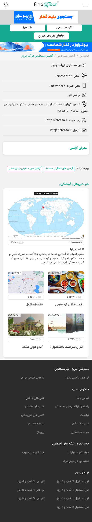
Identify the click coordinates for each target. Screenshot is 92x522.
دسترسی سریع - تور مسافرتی (71, 369)
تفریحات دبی (64, 27)
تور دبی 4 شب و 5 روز (31, 490)
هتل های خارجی (35, 406)
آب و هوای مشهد (32, 347)
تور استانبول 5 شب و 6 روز (73, 498)
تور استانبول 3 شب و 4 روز (73, 481)
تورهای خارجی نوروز (33, 377)
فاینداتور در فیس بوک (76, 461)
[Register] (5, 4)
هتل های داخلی (35, 398)
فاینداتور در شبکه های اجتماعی (70, 443)
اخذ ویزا (27, 27)
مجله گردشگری (80, 432)
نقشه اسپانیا (77, 249)
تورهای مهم (82, 472)
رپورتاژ (41, 432)
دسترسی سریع (80, 389)
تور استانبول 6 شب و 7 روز (73, 507)
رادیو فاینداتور (36, 423)
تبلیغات (84, 415)
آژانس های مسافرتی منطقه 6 (59, 168)
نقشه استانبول (34, 304)
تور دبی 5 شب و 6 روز (31, 498)
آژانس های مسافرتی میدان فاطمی (24, 168)
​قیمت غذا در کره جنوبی (69, 304)
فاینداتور (84, 56)
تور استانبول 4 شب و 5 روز (73, 490)
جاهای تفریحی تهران (51, 35)
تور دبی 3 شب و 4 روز (31, 481)
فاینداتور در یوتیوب (33, 452)
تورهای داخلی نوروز (77, 377)
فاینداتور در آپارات (78, 452)
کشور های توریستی (33, 415)
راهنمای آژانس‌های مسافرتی (72, 406)
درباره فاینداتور (80, 423)
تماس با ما (83, 398)
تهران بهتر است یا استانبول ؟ (66, 347)
